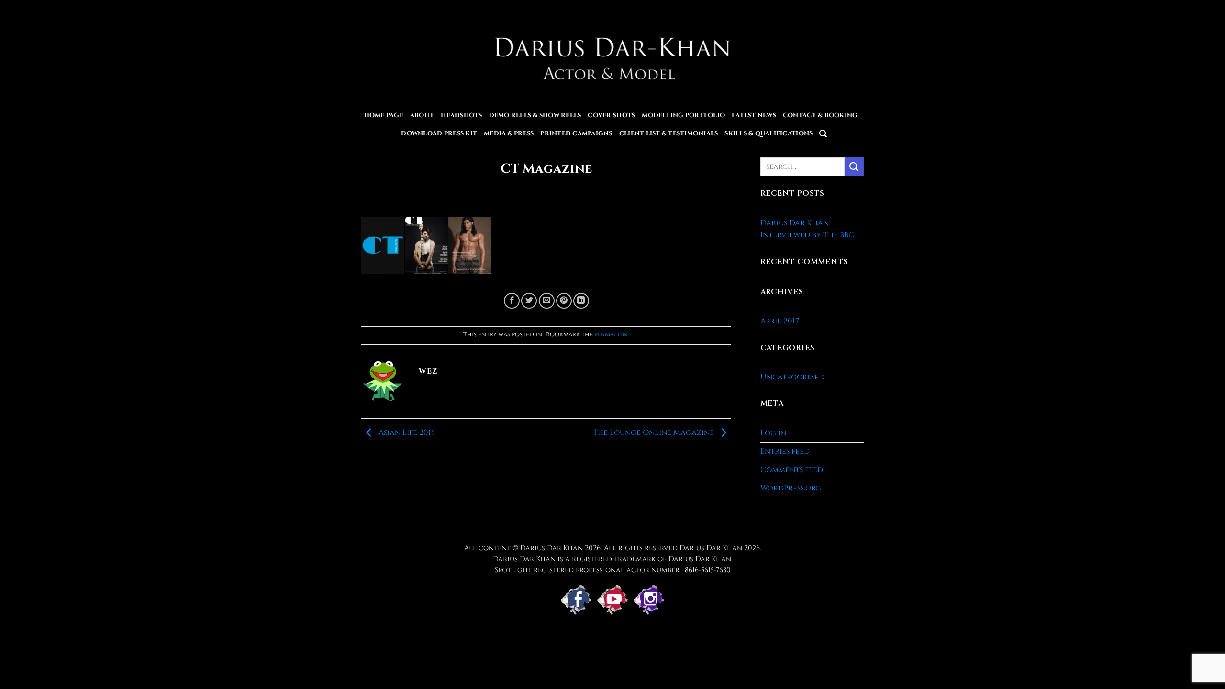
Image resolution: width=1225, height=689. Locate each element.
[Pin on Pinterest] (564, 301)
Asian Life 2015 (406, 432)
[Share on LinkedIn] (581, 301)
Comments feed (791, 470)
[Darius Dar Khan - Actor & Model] (613, 53)
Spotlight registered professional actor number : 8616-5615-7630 (613, 570)
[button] (823, 133)
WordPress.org (790, 488)
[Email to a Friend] (547, 301)
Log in (773, 433)
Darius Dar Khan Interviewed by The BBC (807, 229)
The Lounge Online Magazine (654, 432)
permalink (611, 335)
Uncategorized (792, 377)
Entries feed (785, 451)
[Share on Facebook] (512, 301)
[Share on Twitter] (529, 301)
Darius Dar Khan (710, 548)
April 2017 (779, 321)
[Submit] (854, 166)
